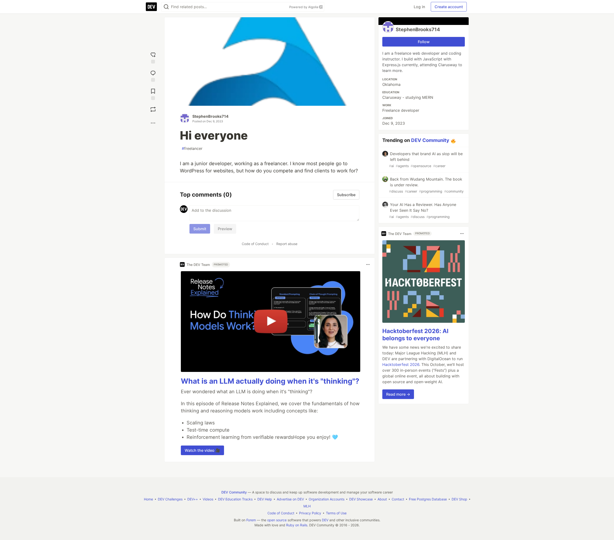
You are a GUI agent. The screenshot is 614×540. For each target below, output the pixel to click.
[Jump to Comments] (153, 75)
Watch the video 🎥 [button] (202, 450)
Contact (398, 499)
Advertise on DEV (290, 499)
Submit (199, 228)
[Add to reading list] (153, 93)
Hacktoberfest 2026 (400, 364)
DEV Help (264, 499)
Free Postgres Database (428, 499)
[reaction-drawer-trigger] (153, 57)
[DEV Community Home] (151, 7)
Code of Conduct (255, 244)
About (382, 499)
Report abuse (286, 244)
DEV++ (192, 499)
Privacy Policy (310, 513)
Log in (419, 6)
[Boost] (153, 109)
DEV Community (430, 140)
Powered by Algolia (304, 7)
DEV (325, 520)
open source (277, 520)
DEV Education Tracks (235, 499)
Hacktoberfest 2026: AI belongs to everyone (415, 335)
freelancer (192, 148)
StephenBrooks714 (210, 116)
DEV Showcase (361, 499)
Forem (251, 520)
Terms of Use (336, 513)
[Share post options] (153, 123)
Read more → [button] (398, 394)
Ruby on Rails (296, 525)
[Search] (166, 6)
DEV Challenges (170, 499)
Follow (424, 41)
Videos (208, 499)
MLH (307, 506)
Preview (225, 228)
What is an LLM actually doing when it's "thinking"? (270, 381)
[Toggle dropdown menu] (368, 264)
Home (148, 499)
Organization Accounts (326, 499)
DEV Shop (459, 499)
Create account (449, 6)
